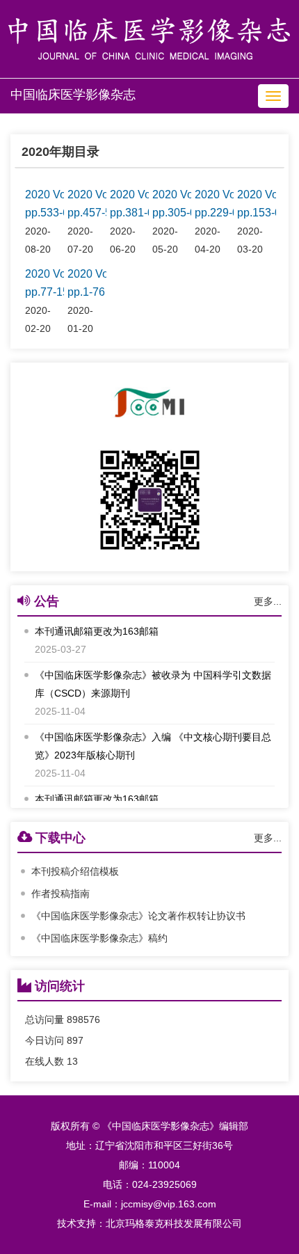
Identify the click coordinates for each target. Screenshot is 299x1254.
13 (72, 1061)
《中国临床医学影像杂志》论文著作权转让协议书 (138, 915)
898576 (83, 1019)
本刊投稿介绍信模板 (75, 871)
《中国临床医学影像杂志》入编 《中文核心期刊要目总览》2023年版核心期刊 (153, 744)
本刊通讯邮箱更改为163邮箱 (97, 629)
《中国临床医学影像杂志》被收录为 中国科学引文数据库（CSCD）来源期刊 (153, 682)
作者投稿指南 (60, 893)
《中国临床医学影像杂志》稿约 (99, 938)
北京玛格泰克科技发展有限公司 (174, 1223)
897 (75, 1040)
